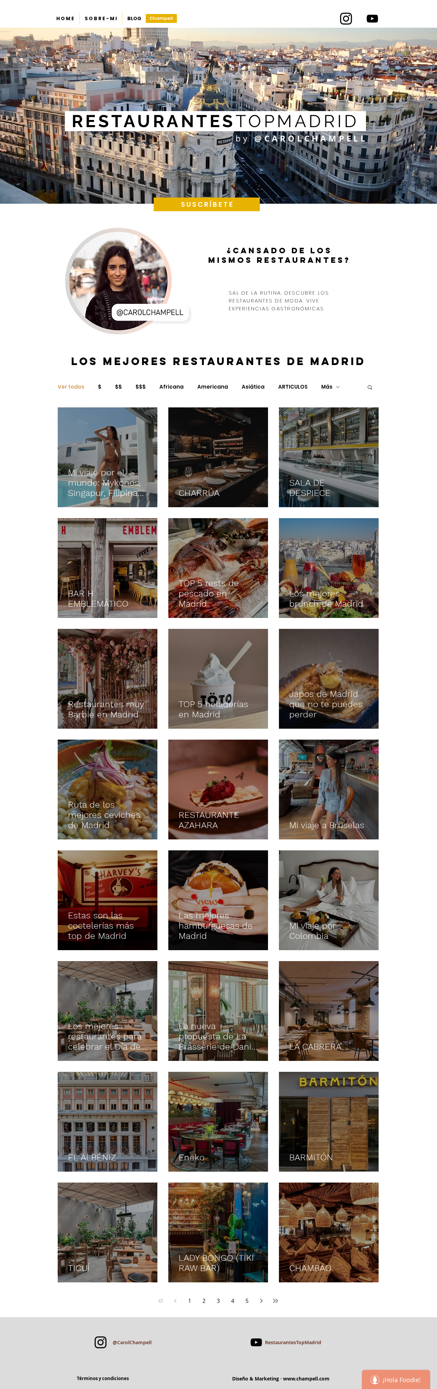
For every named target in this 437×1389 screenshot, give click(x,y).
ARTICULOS (293, 387)
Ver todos (71, 387)
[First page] (161, 1301)
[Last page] (275, 1301)
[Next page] (261, 1301)
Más (327, 387)
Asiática (253, 387)
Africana (171, 387)
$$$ (141, 387)
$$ (118, 387)
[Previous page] (175, 1301)
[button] (370, 387)
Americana (212, 387)
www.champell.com (306, 1378)
